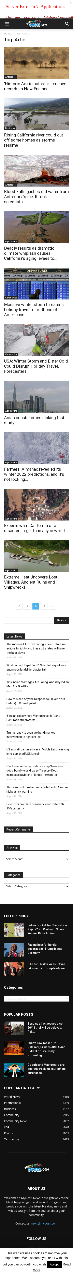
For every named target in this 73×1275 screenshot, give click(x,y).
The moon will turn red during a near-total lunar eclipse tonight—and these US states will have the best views (36, 648)
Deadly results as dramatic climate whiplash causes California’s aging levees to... (30, 253)
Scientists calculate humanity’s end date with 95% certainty (35, 806)
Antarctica (10, 76)
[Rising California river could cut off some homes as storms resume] (36, 114)
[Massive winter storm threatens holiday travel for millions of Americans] (36, 284)
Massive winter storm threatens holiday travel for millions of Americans (34, 309)
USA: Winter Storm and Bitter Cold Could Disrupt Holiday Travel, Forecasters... (36, 366)
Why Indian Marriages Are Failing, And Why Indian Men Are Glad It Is (37, 684)
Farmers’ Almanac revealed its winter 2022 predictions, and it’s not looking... (34, 474)
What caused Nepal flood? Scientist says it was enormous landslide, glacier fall (36, 667)
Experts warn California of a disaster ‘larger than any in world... (36, 528)
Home (7, 33)
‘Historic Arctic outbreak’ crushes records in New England (35, 86)
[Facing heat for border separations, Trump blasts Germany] (14, 950)
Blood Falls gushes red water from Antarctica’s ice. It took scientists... (36, 196)
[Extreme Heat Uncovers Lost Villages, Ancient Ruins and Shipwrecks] (36, 556)
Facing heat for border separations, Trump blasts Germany (45, 948)
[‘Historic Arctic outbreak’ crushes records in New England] (36, 63)
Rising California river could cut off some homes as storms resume (33, 140)
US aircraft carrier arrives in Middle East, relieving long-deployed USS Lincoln (37, 751)
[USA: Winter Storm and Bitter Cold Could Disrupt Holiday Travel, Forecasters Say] (36, 340)
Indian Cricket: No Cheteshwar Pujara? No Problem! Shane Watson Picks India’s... (47, 929)
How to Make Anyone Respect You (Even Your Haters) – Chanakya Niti (35, 701)
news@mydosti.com (44, 1223)
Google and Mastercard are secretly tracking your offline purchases (46, 1068)
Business (10, 128)
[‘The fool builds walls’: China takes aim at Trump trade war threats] (14, 969)
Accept (54, 1264)
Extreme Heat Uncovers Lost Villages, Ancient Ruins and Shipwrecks (30, 582)
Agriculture (11, 241)
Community (11, 297)
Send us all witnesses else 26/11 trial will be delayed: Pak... (45, 1027)
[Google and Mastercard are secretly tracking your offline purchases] (14, 1070)
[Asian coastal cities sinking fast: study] (36, 397)
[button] (67, 23)
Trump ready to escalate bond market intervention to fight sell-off (30, 734)
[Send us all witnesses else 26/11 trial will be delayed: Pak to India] (14, 1028)
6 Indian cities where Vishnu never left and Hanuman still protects (33, 718)
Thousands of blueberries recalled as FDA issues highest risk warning (37, 789)
